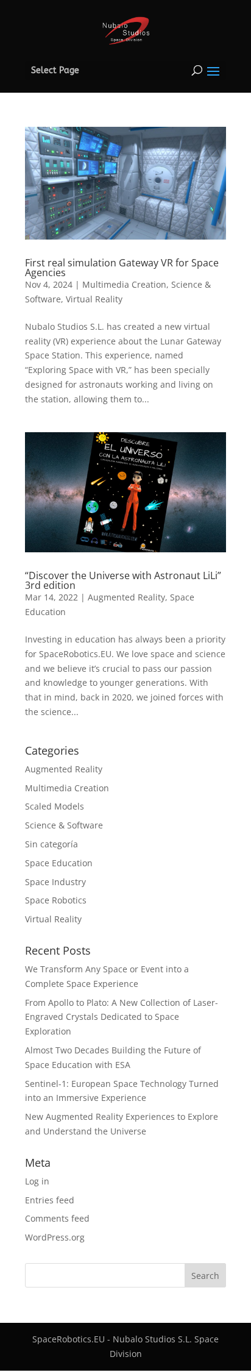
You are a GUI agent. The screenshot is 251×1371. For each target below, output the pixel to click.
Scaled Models (54, 806)
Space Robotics (56, 900)
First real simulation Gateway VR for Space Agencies (122, 267)
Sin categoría (51, 844)
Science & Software (64, 825)
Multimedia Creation (124, 284)
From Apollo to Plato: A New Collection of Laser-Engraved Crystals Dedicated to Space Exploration (121, 1017)
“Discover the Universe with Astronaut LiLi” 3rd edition (123, 580)
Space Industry (55, 882)
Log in (37, 1181)
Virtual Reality (94, 299)
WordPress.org (55, 1237)
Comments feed (57, 1218)
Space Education (59, 863)
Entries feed (49, 1200)
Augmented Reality (126, 597)
